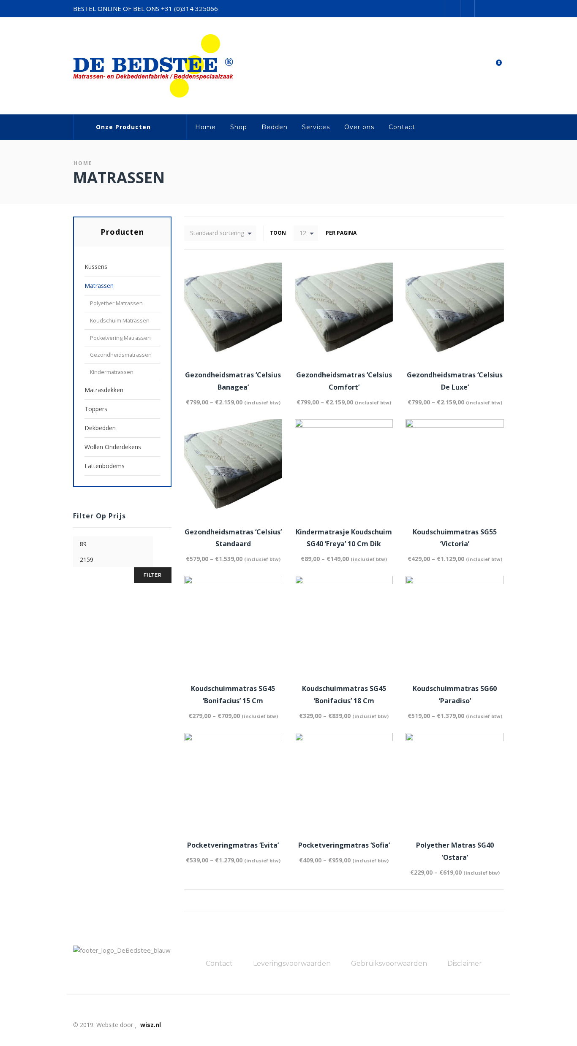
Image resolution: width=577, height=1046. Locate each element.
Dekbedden (100, 428)
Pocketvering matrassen (120, 337)
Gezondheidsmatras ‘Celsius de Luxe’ (455, 381)
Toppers (95, 409)
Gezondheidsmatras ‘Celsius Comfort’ (344, 381)
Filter (153, 575)
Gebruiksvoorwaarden (389, 963)
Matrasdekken (103, 390)
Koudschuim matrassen (120, 320)
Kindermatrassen (111, 372)
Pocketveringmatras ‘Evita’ (233, 845)
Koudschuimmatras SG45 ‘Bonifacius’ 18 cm (344, 694)
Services (316, 127)
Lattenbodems (104, 466)
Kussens (95, 267)
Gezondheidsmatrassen (121, 354)
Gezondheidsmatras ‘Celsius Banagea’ (233, 381)
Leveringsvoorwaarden (292, 963)
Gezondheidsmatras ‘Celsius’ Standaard (233, 538)
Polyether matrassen (116, 303)
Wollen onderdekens (112, 447)
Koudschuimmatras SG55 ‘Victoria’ (455, 538)
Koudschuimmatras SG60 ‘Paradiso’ (455, 694)
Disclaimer (464, 963)
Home (205, 127)
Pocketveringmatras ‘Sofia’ (344, 845)
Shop (238, 127)
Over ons (359, 127)
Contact (402, 127)
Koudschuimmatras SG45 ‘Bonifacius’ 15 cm (233, 694)
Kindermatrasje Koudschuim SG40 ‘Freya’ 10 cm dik (344, 538)
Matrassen (99, 286)
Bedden (274, 127)
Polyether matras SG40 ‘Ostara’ (455, 851)
